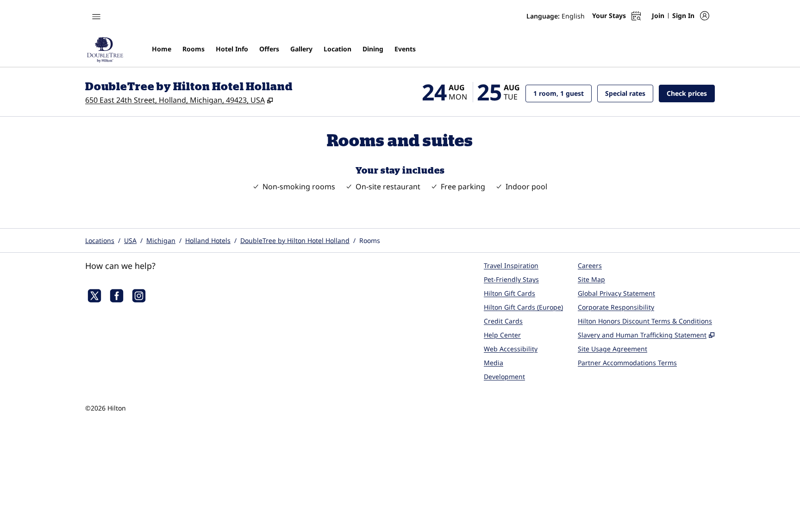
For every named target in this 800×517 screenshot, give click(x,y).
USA (130, 240)
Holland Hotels (208, 240)
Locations (99, 240)
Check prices (691, 93)
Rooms (369, 240)
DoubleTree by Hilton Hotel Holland (295, 240)
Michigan (160, 240)
